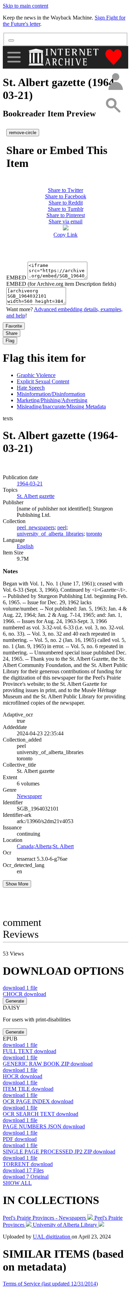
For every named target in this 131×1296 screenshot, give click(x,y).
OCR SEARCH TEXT (40, 1114)
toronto (94, 534)
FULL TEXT (29, 1051)
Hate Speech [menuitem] (31, 388)
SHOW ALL (17, 1183)
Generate (15, 1001)
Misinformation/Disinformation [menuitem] (51, 394)
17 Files (23, 1170)
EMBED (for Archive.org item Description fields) (61, 284)
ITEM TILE (28, 1089)
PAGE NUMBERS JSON (44, 1126)
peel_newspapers (35, 527)
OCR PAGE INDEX (38, 1101)
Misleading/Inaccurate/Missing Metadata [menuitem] (61, 406)
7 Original (26, 1177)
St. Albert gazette (35, 496)
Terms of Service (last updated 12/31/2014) (50, 1284)
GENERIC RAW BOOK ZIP (48, 1064)
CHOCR (24, 994)
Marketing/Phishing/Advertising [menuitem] (52, 400)
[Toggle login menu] (115, 82)
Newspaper (29, 796)
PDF (20, 1139)
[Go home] (64, 57)
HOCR (22, 1076)
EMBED (16, 278)
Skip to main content (25, 6)
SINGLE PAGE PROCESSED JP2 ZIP (59, 1152)
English (25, 546)
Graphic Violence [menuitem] (36, 375)
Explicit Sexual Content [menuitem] (43, 381)
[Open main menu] (14, 57)
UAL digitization (52, 1237)
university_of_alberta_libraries (50, 534)
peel (61, 527)
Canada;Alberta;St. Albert (45, 846)
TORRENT (28, 1164)
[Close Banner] (11, 40)
